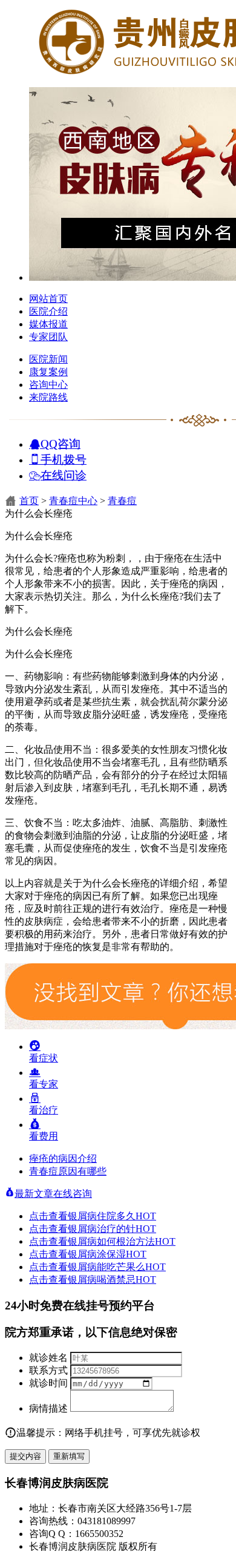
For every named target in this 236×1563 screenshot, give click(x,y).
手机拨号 (64, 459)
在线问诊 (64, 474)
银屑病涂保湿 (107, 1254)
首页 (29, 501)
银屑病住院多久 (112, 1216)
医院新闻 (48, 359)
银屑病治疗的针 (112, 1229)
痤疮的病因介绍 (63, 1158)
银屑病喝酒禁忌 (112, 1279)
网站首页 (48, 298)
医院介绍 (48, 311)
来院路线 (48, 397)
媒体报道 (48, 324)
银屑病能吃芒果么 (117, 1267)
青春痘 (122, 501)
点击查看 (48, 1216)
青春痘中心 (73, 501)
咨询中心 (48, 384)
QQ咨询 (60, 443)
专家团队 (48, 337)
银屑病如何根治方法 (121, 1241)
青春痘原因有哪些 (68, 1171)
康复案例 (48, 372)
